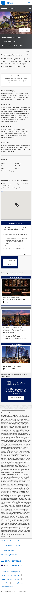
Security (17, 579)
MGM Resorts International (11, 37)
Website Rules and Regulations (11, 572)
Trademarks (5, 575)
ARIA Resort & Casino (12, 366)
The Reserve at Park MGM (14, 300)
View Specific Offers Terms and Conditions (13, 410)
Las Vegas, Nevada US (9, 41)
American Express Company (19, 591)
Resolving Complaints (18, 583)
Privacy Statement (7, 579)
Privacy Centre (15, 575)
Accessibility (5, 583)
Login (28, 3)
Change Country (15, 565)
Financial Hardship (7, 586)
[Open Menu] (3, 3)
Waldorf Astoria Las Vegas (14, 330)
